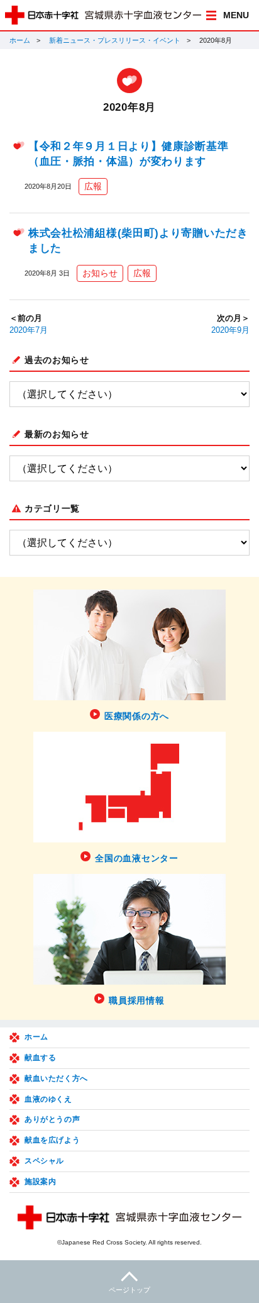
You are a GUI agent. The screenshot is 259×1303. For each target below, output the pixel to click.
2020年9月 (230, 330)
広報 (93, 186)
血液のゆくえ (48, 1099)
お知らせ (100, 273)
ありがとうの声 (52, 1119)
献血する (40, 1057)
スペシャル (44, 1160)
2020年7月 (28, 330)
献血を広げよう (52, 1140)
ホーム (19, 40)
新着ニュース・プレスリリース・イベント (114, 40)
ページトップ (129, 1290)
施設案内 (40, 1181)
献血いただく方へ (56, 1078)
